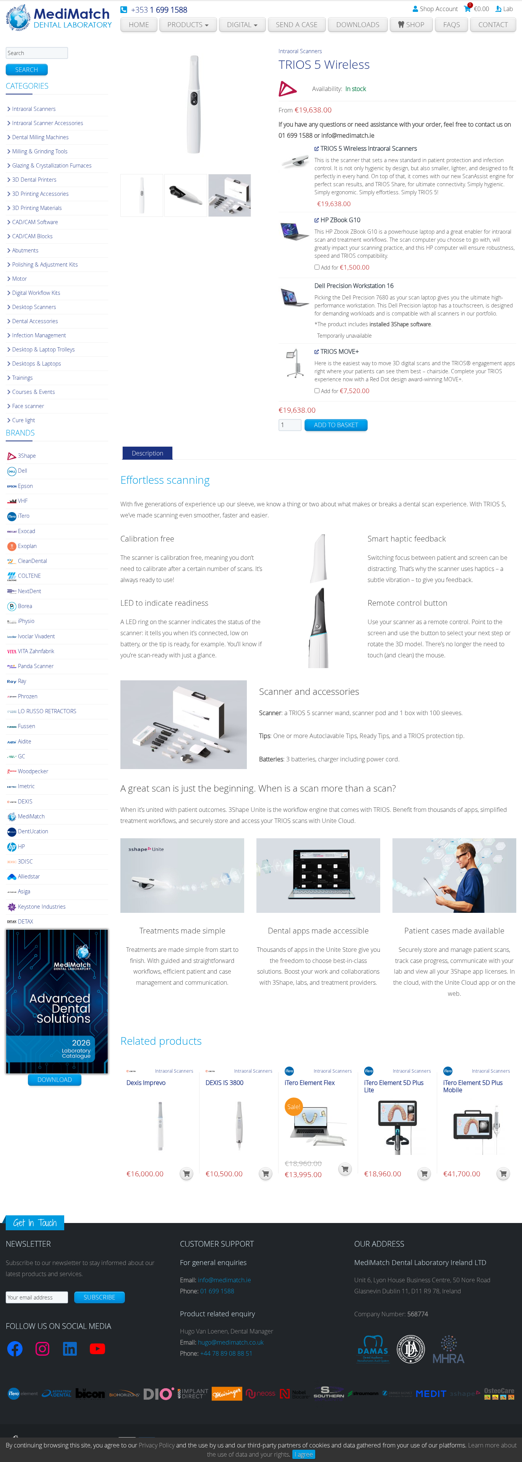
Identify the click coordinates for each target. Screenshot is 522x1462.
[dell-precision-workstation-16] (295, 297)
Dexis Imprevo (145, 1082)
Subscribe (99, 1297)
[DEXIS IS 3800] (239, 1126)
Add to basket (336, 425)
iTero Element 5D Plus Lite (393, 1086)
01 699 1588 (217, 1291)
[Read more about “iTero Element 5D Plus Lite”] (424, 1173)
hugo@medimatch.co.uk (231, 1342)
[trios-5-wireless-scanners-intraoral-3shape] (295, 160)
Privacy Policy (157, 1445)
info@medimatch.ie (224, 1280)
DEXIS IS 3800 (224, 1082)
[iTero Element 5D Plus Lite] (397, 1126)
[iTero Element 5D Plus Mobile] (476, 1126)
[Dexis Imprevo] (159, 1126)
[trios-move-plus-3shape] (295, 362)
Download (54, 1079)
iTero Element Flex (310, 1082)
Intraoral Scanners (300, 51)
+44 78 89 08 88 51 (226, 1353)
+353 (159, 10)
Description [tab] (147, 453)
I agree (304, 1454)
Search (26, 69)
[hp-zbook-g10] (295, 231)
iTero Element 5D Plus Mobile (473, 1086)
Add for (344, 267)
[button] (186, 1173)
